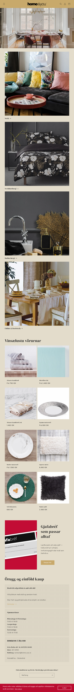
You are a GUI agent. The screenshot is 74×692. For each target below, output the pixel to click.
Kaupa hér (48, 562)
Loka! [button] (64, 688)
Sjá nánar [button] (18, 689)
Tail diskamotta (11, 507)
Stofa (7, 118)
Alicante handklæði (13, 380)
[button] (4, 4)
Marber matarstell (12, 464)
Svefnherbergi (10, 189)
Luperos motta (43, 464)
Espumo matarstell (45, 422)
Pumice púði (43, 507)
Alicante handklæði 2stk (14, 422)
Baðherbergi (10, 258)
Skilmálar (10, 604)
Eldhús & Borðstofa (13, 328)
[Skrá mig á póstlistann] (52, 675)
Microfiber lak (43, 380)
